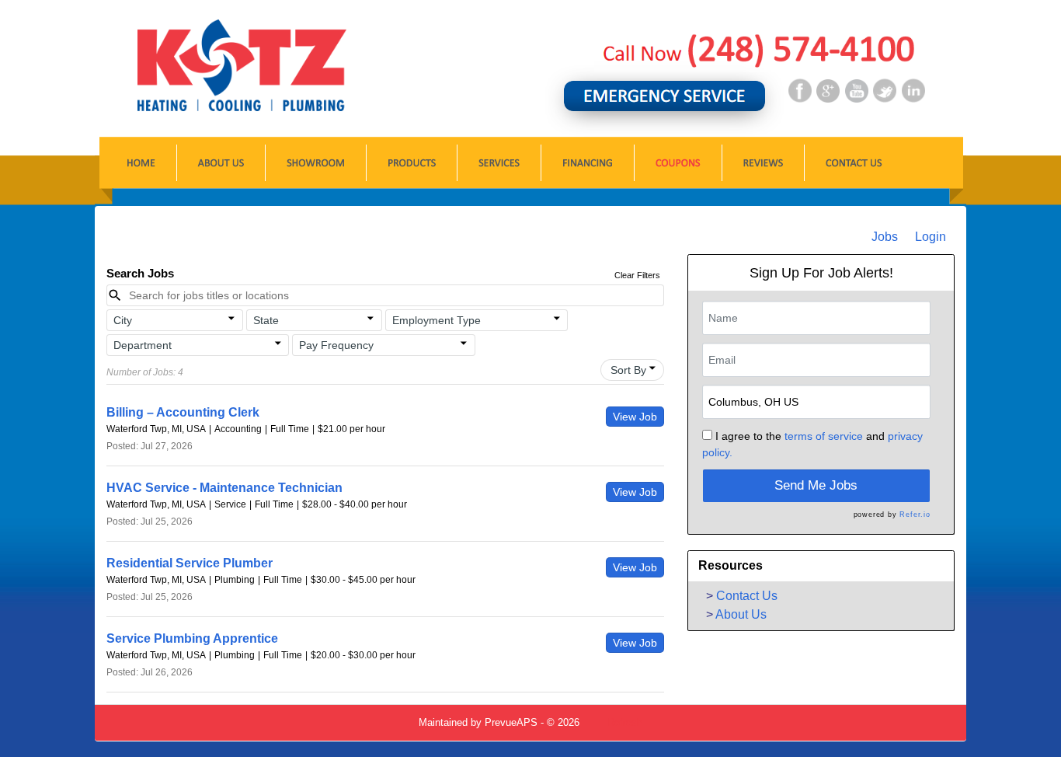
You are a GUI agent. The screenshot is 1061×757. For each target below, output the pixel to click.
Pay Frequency (336, 345)
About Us (741, 614)
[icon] (231, 318)
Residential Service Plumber (189, 563)
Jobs (884, 236)
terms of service (823, 436)
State (266, 320)
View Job (635, 416)
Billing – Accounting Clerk (182, 412)
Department (142, 345)
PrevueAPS (511, 722)
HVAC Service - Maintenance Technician (224, 487)
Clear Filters (637, 275)
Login (930, 236)
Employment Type (436, 320)
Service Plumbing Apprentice (192, 638)
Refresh (624, 722)
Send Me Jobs (815, 485)
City (122, 320)
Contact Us (746, 595)
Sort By (628, 370)
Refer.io (914, 514)
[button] (174, 320)
